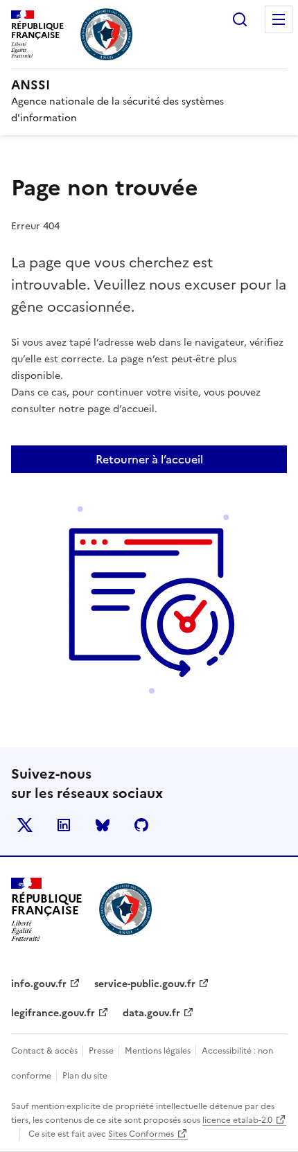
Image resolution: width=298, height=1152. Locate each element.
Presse (102, 1051)
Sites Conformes (141, 1134)
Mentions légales (159, 1051)
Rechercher (240, 19)
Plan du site (84, 1076)
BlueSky (102, 825)
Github (141, 825)
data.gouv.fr (151, 1013)
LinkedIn (64, 825)
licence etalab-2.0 (237, 1120)
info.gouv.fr (39, 984)
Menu (278, 19)
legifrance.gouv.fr (53, 1013)
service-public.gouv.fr (144, 984)
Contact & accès (45, 1051)
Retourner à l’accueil (149, 459)
